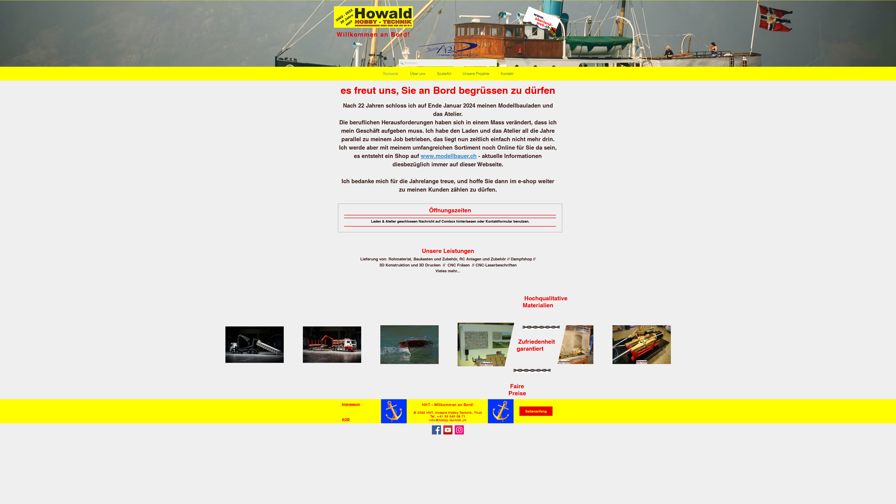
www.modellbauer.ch (449, 156)
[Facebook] (436, 429)
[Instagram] (459, 429)
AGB (346, 419)
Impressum (351, 404)
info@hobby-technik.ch (447, 420)
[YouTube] (447, 429)
